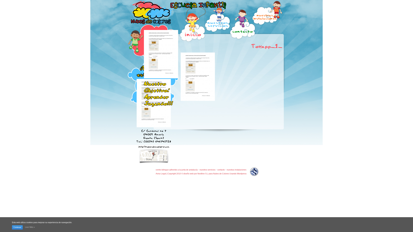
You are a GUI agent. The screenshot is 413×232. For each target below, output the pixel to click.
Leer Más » (30, 227)
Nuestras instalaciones (236, 170)
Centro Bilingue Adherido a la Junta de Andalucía (177, 170)
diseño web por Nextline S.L (195, 174)
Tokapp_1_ (266, 45)
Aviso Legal (161, 174)
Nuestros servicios (207, 170)
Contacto (221, 170)
